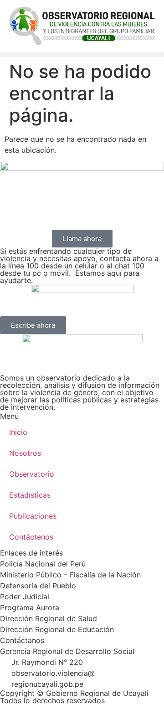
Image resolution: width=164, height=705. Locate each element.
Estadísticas (30, 494)
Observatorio (31, 474)
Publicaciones (32, 515)
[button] (82, 54)
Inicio (18, 432)
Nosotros (25, 453)
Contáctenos (31, 536)
